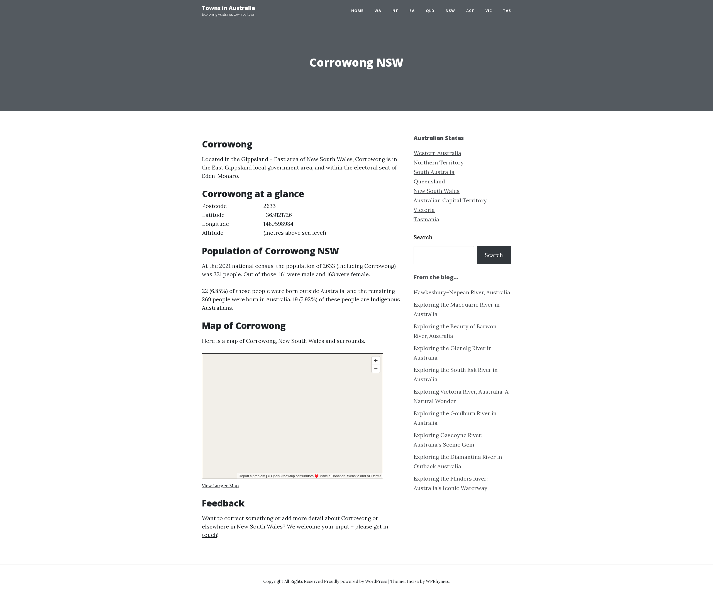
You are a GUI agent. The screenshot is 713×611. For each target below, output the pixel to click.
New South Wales (437, 190)
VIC (488, 10)
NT (395, 10)
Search (423, 237)
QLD (430, 10)
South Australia (434, 171)
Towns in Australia (228, 8)
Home (357, 10)
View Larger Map (220, 485)
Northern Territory (439, 162)
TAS (507, 10)
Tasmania (426, 219)
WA (378, 10)
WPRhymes (437, 581)
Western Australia (437, 152)
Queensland (429, 181)
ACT (470, 10)
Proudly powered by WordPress (356, 581)
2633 (269, 205)
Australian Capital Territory (450, 200)
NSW (450, 10)
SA (412, 10)
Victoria (424, 209)
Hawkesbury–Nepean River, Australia (462, 292)
